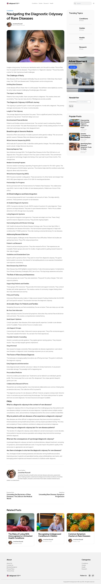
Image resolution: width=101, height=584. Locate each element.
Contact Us (10, 565)
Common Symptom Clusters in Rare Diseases (79, 535)
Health (51, 3)
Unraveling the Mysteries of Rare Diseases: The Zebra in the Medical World (19, 496)
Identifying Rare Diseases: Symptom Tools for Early (86, 146)
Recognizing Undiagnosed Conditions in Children (49, 535)
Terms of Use (10, 571)
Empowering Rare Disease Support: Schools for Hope (85, 123)
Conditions (35, 3)
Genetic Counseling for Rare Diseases (86, 135)
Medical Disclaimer (12, 567)
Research (46, 3)
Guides (41, 3)
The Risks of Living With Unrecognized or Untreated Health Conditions (20, 536)
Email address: (73, 102)
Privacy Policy (10, 569)
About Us (9, 563)
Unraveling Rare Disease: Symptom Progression (51, 495)
